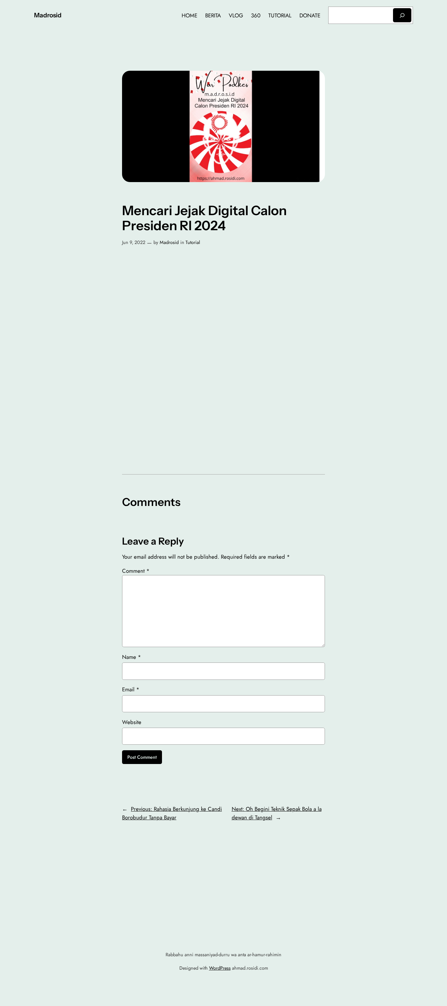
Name (131, 657)
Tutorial (193, 242)
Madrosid (48, 15)
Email (130, 689)
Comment (136, 571)
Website (131, 722)
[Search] (402, 15)
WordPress (220, 968)
